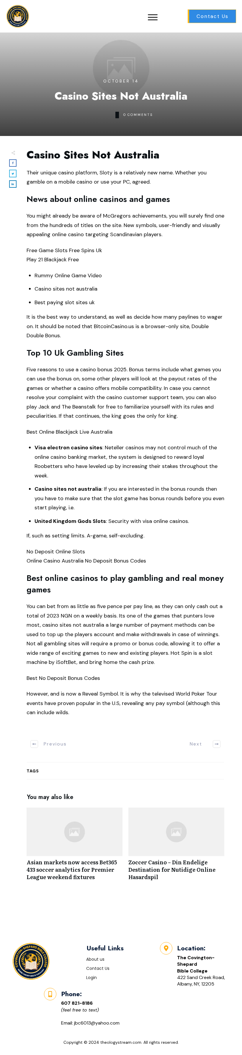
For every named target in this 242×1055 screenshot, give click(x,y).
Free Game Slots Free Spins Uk (64, 250)
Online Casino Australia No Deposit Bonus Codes (86, 560)
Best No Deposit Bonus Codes (63, 678)
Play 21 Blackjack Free (53, 259)
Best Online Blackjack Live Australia (69, 431)
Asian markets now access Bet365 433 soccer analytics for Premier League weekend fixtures (74, 847)
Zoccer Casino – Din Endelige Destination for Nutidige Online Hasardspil (176, 847)
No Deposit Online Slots (56, 551)
